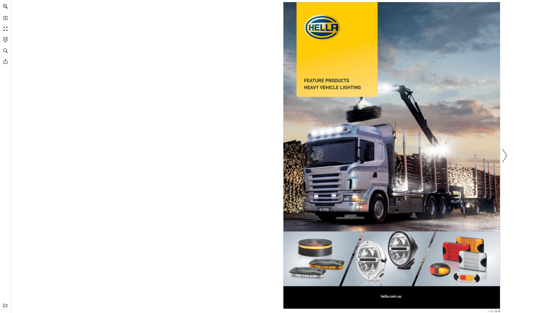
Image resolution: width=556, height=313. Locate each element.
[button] (5, 6)
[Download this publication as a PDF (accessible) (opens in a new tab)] (5, 39)
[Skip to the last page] (499, 311)
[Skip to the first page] (489, 311)
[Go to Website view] (391, 297)
